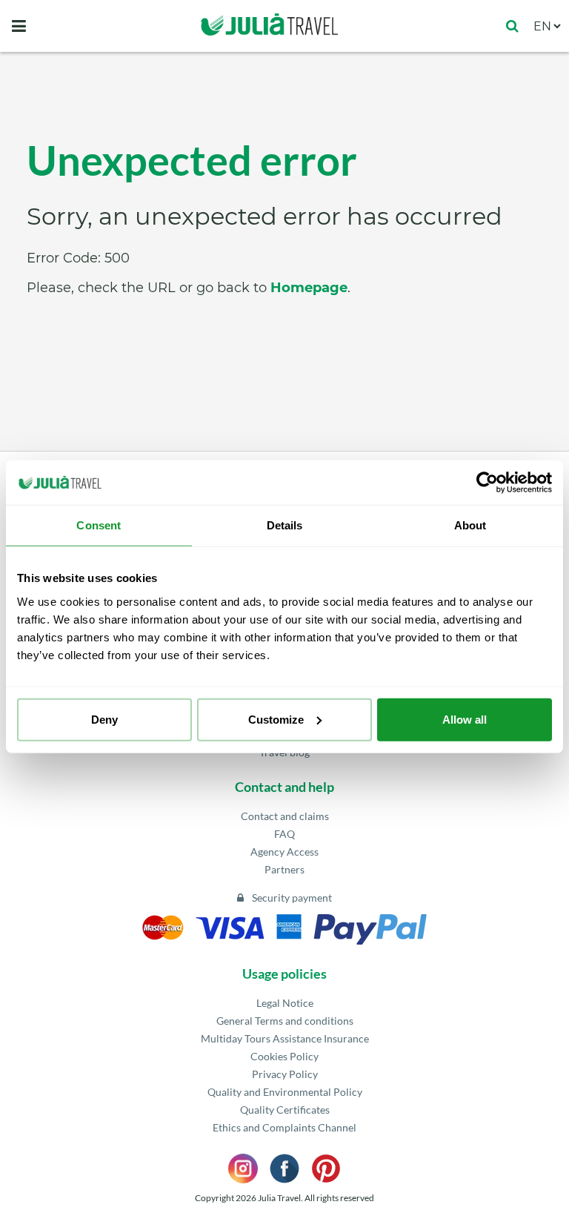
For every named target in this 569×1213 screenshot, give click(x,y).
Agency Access (284, 851)
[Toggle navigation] (19, 26)
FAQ (284, 833)
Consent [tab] (98, 525)
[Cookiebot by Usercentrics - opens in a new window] (487, 483)
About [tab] (470, 525)
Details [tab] (285, 525)
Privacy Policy (285, 1074)
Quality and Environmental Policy (284, 1091)
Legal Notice (284, 1002)
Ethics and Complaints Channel (284, 1127)
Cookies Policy (284, 1056)
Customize (276, 719)
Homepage (308, 288)
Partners (284, 869)
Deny (104, 719)
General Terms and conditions (284, 1020)
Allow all (464, 719)
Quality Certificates (285, 1109)
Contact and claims (285, 816)
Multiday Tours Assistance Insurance (285, 1038)
